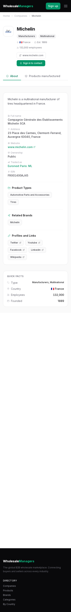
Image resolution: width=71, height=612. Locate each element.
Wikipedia (15, 257)
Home (6, 15)
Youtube (32, 242)
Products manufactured (44, 76)
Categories (9, 599)
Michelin (15, 222)
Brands (7, 595)
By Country (9, 604)
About (14, 76)
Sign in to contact (32, 63)
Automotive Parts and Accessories (29, 194)
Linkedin (36, 249)
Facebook (16, 249)
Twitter (14, 242)
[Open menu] (66, 6)
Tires (13, 202)
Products (8, 590)
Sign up (53, 6)
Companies (20, 15)
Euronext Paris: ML (20, 166)
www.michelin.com (33, 55)
